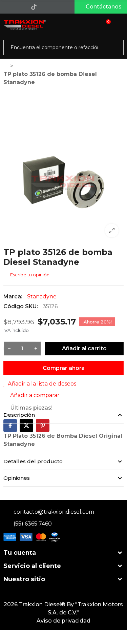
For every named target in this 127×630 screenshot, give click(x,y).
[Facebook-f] (6, 7)
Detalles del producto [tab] (33, 461)
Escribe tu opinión (29, 274)
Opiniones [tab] (16, 478)
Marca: (12, 296)
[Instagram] (20, 7)
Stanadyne (42, 296)
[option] (63, 182)
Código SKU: (20, 306)
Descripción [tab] (19, 415)
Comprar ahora (64, 368)
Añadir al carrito (84, 348)
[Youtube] (48, 7)
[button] (101, 7)
